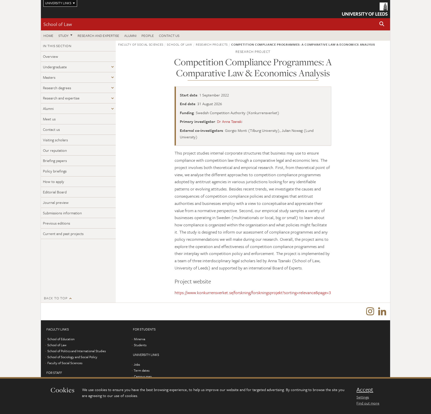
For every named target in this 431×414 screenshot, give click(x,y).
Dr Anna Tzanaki (229, 121)
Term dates (141, 370)
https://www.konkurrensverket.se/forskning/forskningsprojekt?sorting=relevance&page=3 (253, 292)
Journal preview (56, 202)
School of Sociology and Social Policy (72, 356)
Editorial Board (55, 192)
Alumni (130, 35)
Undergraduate (55, 67)
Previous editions (56, 223)
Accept (364, 390)
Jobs (137, 364)
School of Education (61, 338)
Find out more (367, 403)
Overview (50, 56)
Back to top (55, 298)
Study (63, 35)
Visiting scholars (55, 140)
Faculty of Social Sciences (140, 44)
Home (48, 35)
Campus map (143, 376)
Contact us (169, 35)
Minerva (139, 338)
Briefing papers (55, 160)
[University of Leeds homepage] (365, 9)
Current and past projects (63, 233)
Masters (49, 77)
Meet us (49, 119)
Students (140, 344)
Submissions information (62, 213)
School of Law (57, 24)
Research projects (212, 44)
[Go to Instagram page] (370, 312)
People (147, 35)
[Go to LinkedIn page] (382, 312)
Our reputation (55, 150)
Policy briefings (55, 171)
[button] (382, 24)
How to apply (53, 181)
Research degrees (57, 87)
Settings (362, 397)
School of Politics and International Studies (76, 350)
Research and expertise (98, 35)
